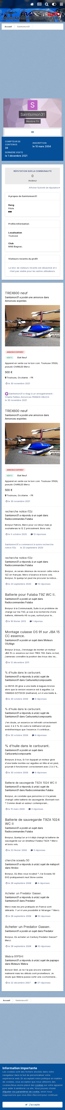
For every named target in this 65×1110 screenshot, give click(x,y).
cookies (39, 1085)
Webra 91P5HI (14, 956)
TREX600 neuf (16, 293)
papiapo (54, 960)
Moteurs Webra (19, 963)
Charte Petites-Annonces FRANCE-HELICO (27, 397)
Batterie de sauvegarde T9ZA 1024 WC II (31, 782)
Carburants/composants (39, 680)
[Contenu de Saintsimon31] (32, 132)
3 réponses (37, 809)
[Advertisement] (32, 65)
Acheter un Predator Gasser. (23, 893)
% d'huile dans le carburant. (23, 672)
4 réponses (43, 883)
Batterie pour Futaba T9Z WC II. (30, 595)
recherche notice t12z (18, 511)
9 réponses (40, 698)
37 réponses (43, 982)
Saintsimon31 (12, 297)
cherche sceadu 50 (17, 860)
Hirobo (14, 867)
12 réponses (39, 534)
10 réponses (43, 916)
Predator (30, 900)
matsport (54, 864)
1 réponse (37, 621)
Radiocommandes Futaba (19, 518)
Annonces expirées (15, 300)
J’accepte (34, 1104)
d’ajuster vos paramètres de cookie (20, 1091)
